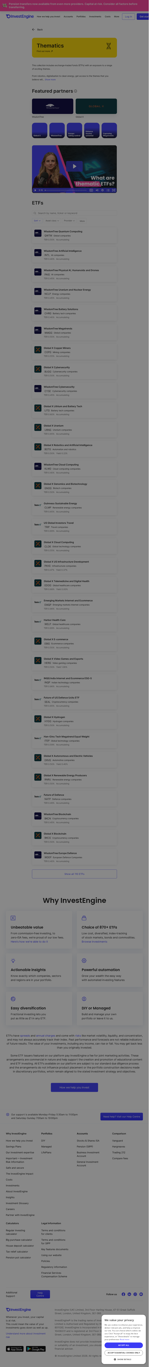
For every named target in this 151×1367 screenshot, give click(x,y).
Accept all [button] (123, 1345)
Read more (124, 1339)
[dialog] (124, 1339)
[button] (124, 1359)
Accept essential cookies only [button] (124, 1353)
